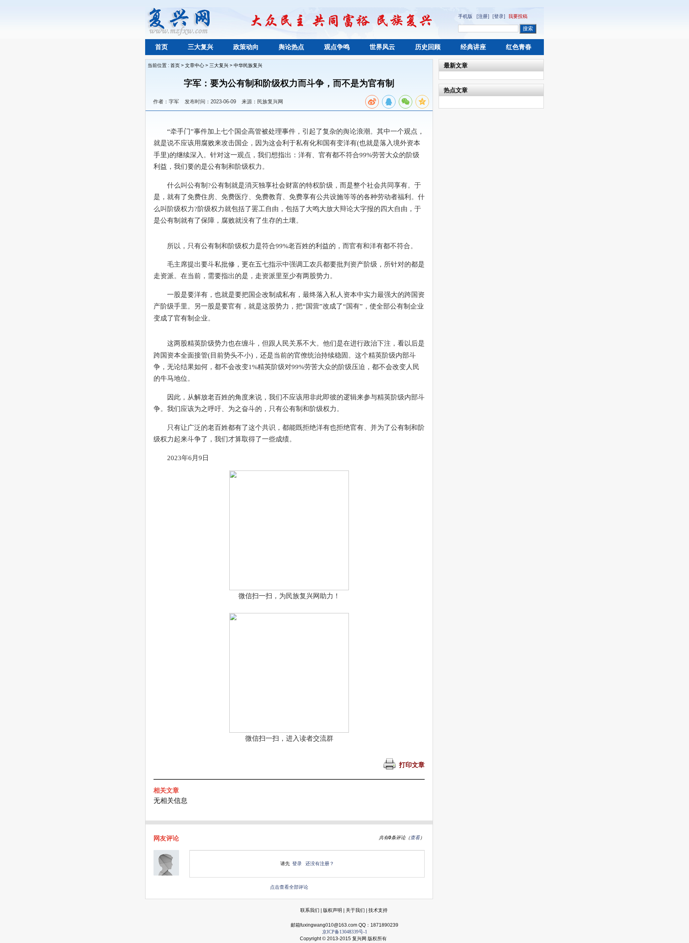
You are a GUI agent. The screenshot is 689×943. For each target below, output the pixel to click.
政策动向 (246, 46)
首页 (161, 46)
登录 (297, 863)
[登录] (498, 16)
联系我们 (309, 910)
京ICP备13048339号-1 (344, 932)
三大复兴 (200, 46)
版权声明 (332, 910)
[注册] (482, 16)
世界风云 (382, 46)
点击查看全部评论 (289, 887)
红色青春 (519, 46)
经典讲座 (473, 46)
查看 (415, 837)
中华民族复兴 (248, 65)
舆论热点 (291, 46)
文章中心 (194, 65)
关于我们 (355, 910)
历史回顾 (428, 46)
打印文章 (412, 764)
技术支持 (378, 910)
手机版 (465, 16)
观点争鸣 (337, 46)
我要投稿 (518, 16)
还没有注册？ (319, 863)
